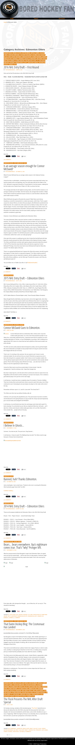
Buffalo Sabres (35, 53)
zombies (11, 617)
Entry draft (29, 728)
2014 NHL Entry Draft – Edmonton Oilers (24, 506)
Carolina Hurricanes (14, 54)
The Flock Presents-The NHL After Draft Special (23, 700)
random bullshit (32, 616)
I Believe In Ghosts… (14, 425)
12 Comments (7, 472)
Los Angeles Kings (23, 688)
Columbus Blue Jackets (38, 54)
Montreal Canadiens (18, 58)
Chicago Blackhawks (30, 684)
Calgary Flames (8, 684)
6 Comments (7, 271)
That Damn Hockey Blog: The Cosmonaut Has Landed (24, 625)
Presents (38, 730)
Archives (62, 18)
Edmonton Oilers (26, 56)
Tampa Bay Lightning (9, 62)
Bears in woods (23, 614)
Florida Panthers (37, 56)
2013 (9, 728)
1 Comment (17, 617)
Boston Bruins (26, 53)
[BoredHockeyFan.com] (37, 9)
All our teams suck (13, 614)
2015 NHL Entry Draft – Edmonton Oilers (24, 278)
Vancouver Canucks (33, 62)
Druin (24, 728)
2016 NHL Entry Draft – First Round (21, 67)
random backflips (22, 616)
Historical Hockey (19, 324)
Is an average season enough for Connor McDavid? (24, 167)
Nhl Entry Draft (23, 730)
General (44, 56)
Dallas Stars (7, 56)
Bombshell (13, 728)
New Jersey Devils (42, 58)
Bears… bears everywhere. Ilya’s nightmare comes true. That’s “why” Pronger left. (25, 546)
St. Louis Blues (41, 60)
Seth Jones (45, 730)
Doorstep (19, 728)
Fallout (35, 728)
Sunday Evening (8, 731)
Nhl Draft (16, 730)
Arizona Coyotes (17, 53)
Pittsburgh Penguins (39, 692)
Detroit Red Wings (16, 56)
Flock (39, 728)
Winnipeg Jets (12, 64)
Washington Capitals (21, 696)
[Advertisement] (37, 35)
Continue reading (9, 490)
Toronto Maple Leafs (21, 62)
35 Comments (7, 159)
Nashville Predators (30, 58)
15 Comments (7, 538)
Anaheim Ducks (8, 53)
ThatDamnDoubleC (10, 69)
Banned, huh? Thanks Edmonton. (20, 479)
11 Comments (7, 419)
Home (12, 18)
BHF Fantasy (25, 683)
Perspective (32, 730)
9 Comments (7, 321)
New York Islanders (9, 60)
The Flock (34, 708)
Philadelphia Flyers (30, 60)
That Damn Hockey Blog (20, 163)
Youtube (21, 731)
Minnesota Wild (8, 58)
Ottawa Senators (20, 60)
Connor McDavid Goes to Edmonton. (22, 328)
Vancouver (16, 731)
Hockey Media (17, 541)
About (36, 18)
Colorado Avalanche (26, 54)
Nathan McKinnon (8, 730)
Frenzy (44, 728)
